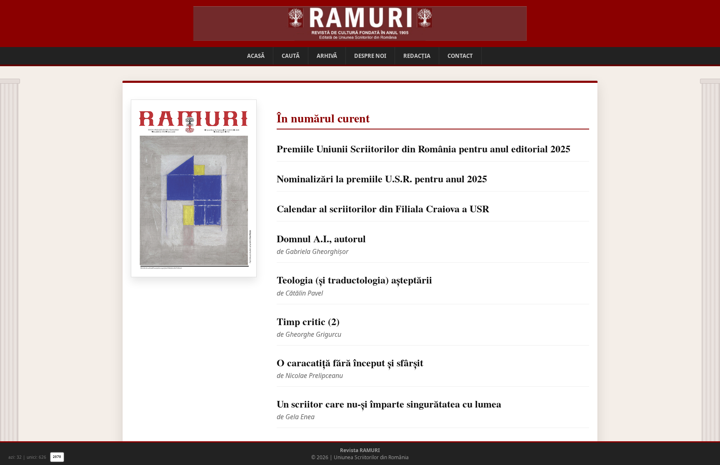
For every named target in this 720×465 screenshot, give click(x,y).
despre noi (370, 56)
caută (291, 56)
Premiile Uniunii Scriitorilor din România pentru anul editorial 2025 (423, 148)
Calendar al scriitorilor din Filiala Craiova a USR (383, 208)
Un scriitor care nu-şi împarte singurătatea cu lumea (389, 403)
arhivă (327, 56)
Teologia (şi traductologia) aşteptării (354, 279)
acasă (256, 56)
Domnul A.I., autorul (321, 238)
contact (460, 56)
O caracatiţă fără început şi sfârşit (350, 362)
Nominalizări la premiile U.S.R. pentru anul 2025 (382, 178)
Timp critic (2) (308, 321)
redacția (416, 56)
